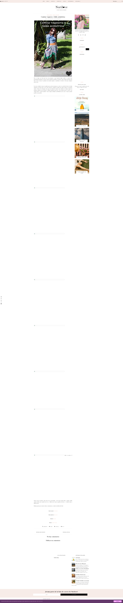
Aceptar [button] (117, 601)
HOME (44, 1)
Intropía (54, 518)
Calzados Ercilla (54, 522)
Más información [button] (40, 601)
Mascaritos (56, 515)
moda (48, 15)
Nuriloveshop (56, 557)
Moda (47, 1)
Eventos (52, 1)
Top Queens (56, 511)
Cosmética (58, 1)
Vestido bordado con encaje (82, 172)
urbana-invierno (56, 15)
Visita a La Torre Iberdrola (81, 141)
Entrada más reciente (40, 532)
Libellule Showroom (82, 157)
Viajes (64, 1)
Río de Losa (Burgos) (82, 126)
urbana (50, 15)
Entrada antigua (66, 532)
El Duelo (82, 110)
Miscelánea (77, 1)
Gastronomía (70, 1)
